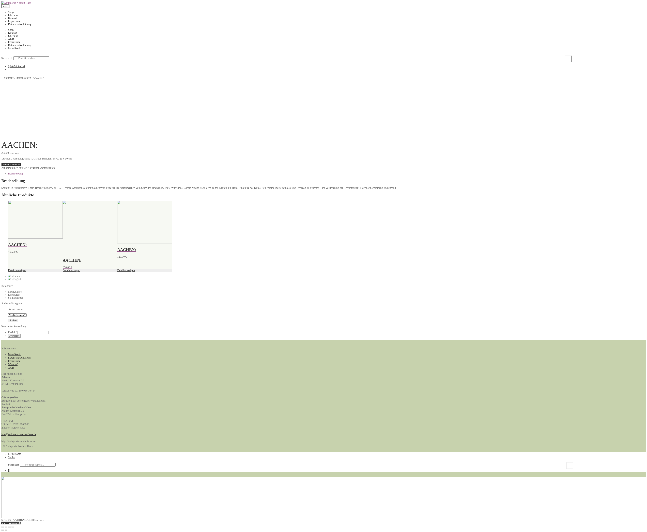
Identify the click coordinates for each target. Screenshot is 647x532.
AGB (11, 39)
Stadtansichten (23, 77)
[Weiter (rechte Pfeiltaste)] (6, 529)
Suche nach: (7, 58)
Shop (11, 12)
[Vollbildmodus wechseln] (9, 526)
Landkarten (14, 294)
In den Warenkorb (11, 164)
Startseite (9, 77)
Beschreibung (15, 173)
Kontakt (12, 18)
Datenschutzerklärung (19, 24)
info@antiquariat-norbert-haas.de (18, 434)
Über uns (13, 15)
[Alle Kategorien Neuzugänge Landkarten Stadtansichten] (17, 314)
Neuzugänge (15, 291)
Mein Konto (14, 48)
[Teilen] (6, 526)
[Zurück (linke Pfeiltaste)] (2, 529)
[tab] (327, 173)
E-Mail (12, 332)
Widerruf (13, 364)
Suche (568, 59)
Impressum (14, 21)
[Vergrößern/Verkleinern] (12, 526)
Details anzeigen (17, 270)
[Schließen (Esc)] (2, 526)
